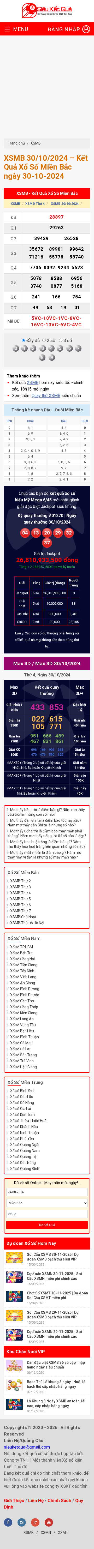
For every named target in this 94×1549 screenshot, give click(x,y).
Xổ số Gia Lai (20, 1109)
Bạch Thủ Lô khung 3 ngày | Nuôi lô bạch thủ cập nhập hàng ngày (56, 1384)
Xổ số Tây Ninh (22, 971)
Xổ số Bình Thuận (24, 1037)
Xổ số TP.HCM (21, 947)
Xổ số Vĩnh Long (23, 977)
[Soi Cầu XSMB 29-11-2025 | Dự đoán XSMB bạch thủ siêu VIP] (14, 1315)
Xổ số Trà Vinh (22, 1061)
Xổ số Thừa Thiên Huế (28, 1121)
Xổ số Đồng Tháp (24, 1007)
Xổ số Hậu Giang (23, 1067)
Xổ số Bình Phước (24, 995)
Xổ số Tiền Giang (23, 965)
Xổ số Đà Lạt (20, 1049)
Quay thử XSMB (46, 395)
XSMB (36, 143)
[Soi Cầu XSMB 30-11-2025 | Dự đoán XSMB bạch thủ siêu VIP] (14, 1257)
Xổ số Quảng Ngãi (24, 1145)
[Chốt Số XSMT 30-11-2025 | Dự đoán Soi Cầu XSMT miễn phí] (14, 1296)
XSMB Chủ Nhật (23, 917)
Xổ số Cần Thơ (22, 1001)
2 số (50, 340)
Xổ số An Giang (22, 983)
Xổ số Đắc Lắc (21, 1097)
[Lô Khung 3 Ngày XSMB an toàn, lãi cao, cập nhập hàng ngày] (14, 1404)
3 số (67, 340)
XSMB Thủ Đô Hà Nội (27, 923)
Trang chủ (16, 143)
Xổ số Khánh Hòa (24, 1127)
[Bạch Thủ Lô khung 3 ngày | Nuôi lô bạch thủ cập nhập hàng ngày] (14, 1385)
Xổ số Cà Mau (21, 1043)
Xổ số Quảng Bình (24, 1169)
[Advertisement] (47, 89)
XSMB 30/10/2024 (65, 204)
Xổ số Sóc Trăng (23, 1055)
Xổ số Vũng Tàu (23, 1025)
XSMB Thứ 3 (20, 887)
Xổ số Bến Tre (21, 953)
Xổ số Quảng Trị (23, 1157)
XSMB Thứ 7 (20, 911)
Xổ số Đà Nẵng (22, 1103)
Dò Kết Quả (47, 1225)
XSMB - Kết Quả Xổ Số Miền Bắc (47, 193)
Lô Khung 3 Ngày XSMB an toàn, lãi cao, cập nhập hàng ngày (56, 1403)
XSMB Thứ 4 (35, 204)
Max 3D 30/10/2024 (58, 664)
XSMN (46, 1532)
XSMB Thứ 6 (20, 905)
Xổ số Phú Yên (22, 1139)
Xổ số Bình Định (23, 1091)
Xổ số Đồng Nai (22, 959)
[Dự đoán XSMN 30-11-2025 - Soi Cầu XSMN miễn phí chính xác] (14, 1277)
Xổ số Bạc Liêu (22, 1031)
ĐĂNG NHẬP (64, 29)
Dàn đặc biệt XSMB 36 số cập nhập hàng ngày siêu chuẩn (56, 1364)
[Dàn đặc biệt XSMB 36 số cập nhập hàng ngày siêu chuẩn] (14, 1365)
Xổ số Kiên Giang (23, 1013)
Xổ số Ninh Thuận (24, 1133)
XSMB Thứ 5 (20, 899)
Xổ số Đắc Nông (23, 1163)
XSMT (63, 1532)
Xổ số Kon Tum (22, 1115)
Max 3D (22, 664)
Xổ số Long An (22, 1019)
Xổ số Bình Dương (24, 989)
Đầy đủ (32, 340)
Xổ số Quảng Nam (25, 1151)
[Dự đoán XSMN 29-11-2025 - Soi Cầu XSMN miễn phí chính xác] (14, 1335)
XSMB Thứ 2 (20, 881)
